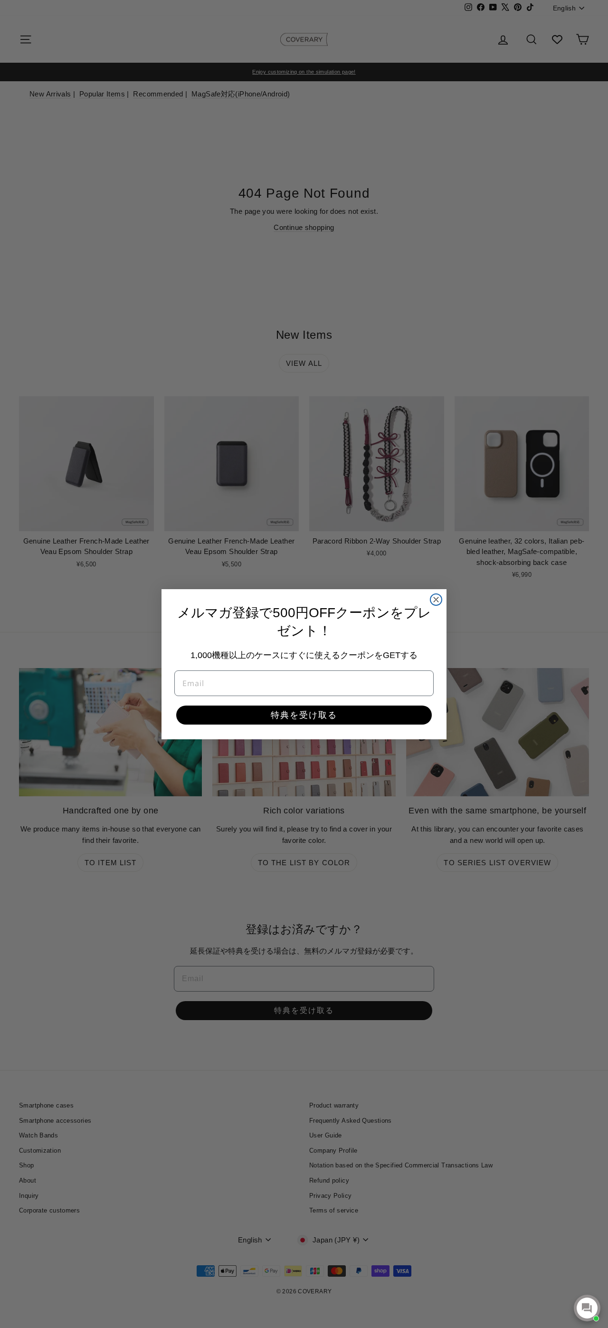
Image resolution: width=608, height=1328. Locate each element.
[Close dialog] (436, 599)
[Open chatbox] (587, 1308)
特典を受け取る (304, 715)
